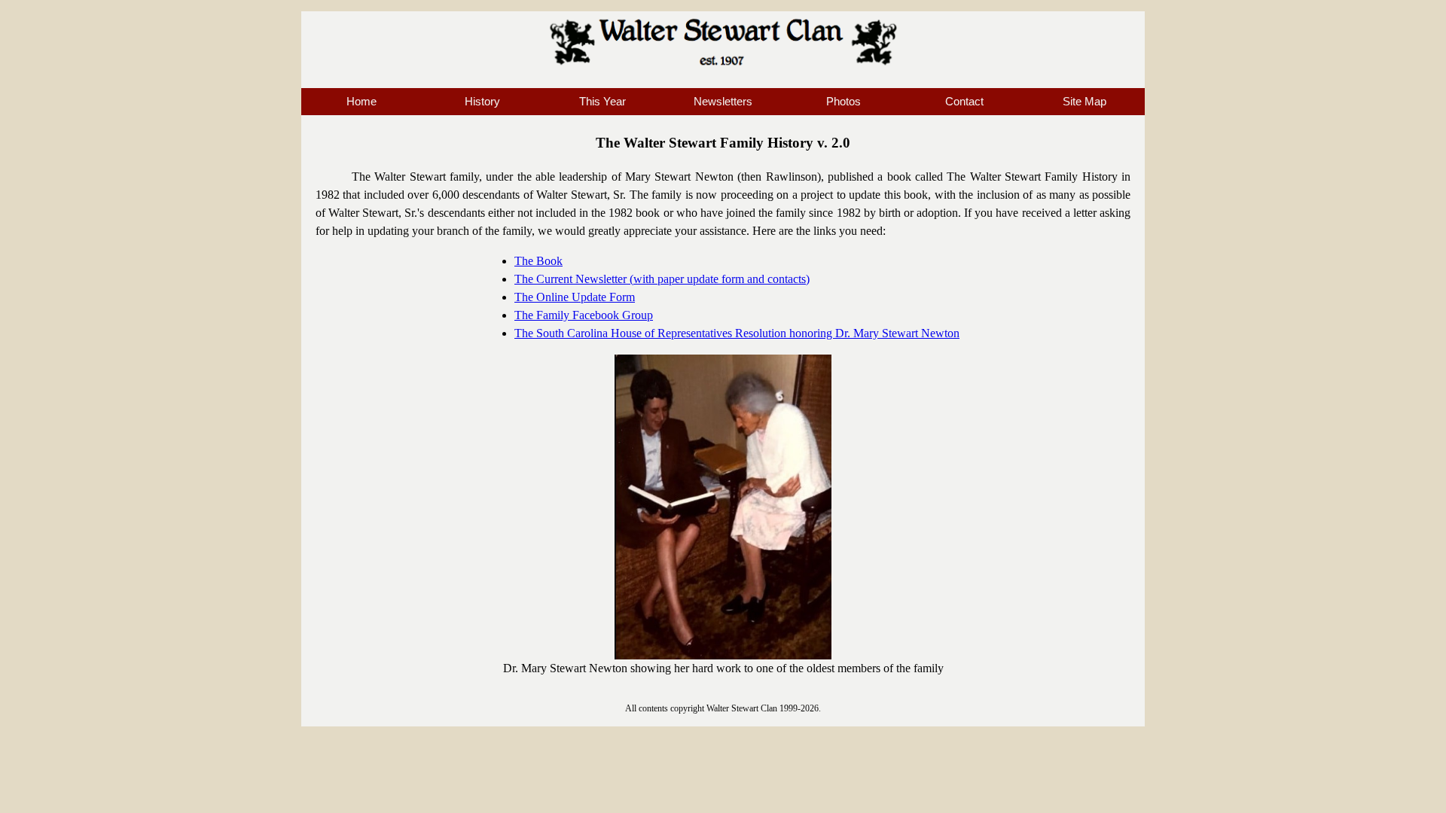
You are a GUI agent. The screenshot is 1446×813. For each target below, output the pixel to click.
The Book (538, 260)
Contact (964, 102)
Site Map (1084, 102)
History (482, 102)
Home (361, 102)
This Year (602, 102)
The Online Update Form (574, 297)
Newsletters (723, 102)
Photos (843, 102)
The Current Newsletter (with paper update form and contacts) (662, 279)
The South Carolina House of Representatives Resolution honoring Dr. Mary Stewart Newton (736, 333)
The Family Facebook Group (583, 315)
